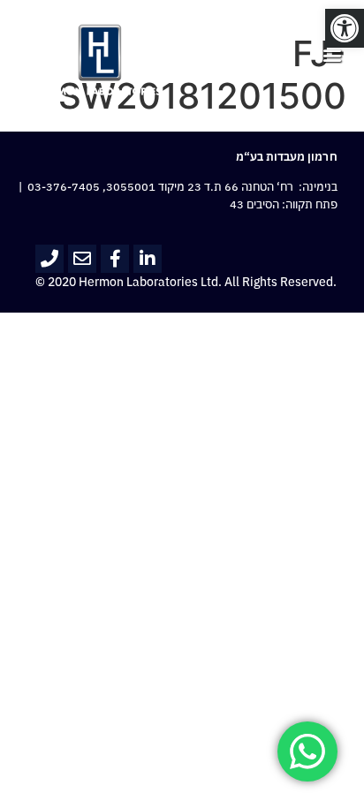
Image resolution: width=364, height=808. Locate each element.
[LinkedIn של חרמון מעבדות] (147, 259)
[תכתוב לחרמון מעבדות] (82, 259)
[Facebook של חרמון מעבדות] (115, 259)
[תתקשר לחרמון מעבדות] (49, 259)
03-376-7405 (63, 187)
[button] (344, 28)
